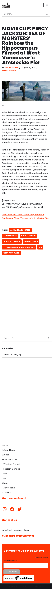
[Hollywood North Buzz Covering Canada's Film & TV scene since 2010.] (6, 5)
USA (5, 473)
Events (5, 454)
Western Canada (12, 464)
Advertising (9, 487)
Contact (6, 492)
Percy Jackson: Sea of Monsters (19, 247)
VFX (40, 247)
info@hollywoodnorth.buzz (15, 530)
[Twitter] (19, 509)
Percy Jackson (9, 70)
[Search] (47, 14)
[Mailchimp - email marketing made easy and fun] (18, 580)
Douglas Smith (28, 236)
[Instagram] (4, 509)
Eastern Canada (11, 468)
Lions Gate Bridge (11, 241)
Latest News (8, 450)
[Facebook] (12, 509)
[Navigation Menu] (46, 5)
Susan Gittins (11, 67)
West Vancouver (11, 253)
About (5, 483)
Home (5, 445)
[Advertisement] (26, 303)
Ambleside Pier (10, 236)
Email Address (10, 560)
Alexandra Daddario (20, 230)
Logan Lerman (31, 241)
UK (4, 478)
